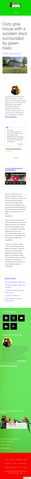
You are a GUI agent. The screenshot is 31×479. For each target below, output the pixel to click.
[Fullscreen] (24, 183)
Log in (21, 473)
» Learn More (11, 216)
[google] (13, 326)
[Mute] (21, 183)
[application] (15, 179)
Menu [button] (17, 12)
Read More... (20, 144)
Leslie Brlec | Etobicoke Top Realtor (15, 5)
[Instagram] (13, 318)
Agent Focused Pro (17, 471)
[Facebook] (6, 318)
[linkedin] (6, 326)
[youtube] (21, 318)
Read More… (22, 361)
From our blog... (11, 117)
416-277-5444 (5, 445)
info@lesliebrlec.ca (6, 448)
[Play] (7, 183)
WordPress (16, 473)
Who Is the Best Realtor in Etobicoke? (15, 282)
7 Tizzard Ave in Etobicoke (12, 295)
